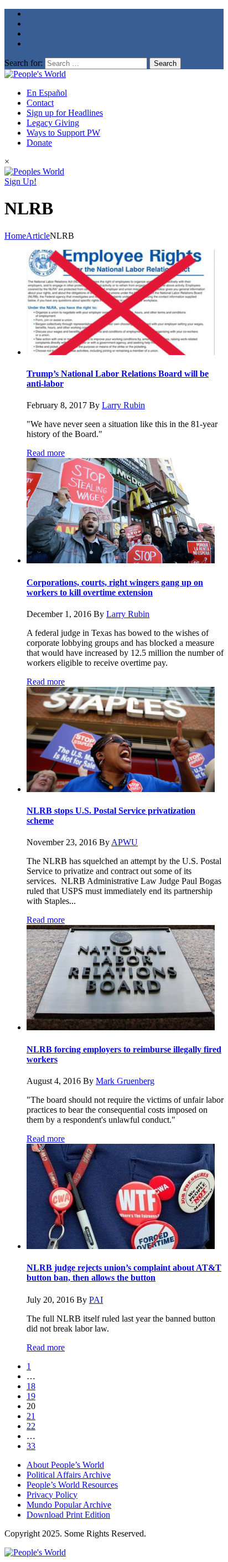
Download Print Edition (68, 1514)
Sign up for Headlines (65, 112)
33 (31, 1446)
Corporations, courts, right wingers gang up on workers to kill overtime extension (115, 587)
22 (31, 1426)
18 (31, 1386)
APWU (124, 842)
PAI (96, 1299)
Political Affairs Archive (69, 1474)
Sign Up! (20, 181)
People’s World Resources (72, 1484)
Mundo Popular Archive (69, 1504)
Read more (46, 453)
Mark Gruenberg (125, 1081)
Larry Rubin (123, 405)
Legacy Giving (53, 122)
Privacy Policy (52, 1494)
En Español (47, 92)
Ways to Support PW (63, 132)
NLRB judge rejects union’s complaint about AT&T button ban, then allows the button (124, 1272)
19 (31, 1396)
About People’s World (65, 1464)
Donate (39, 142)
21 (31, 1416)
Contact (40, 102)
